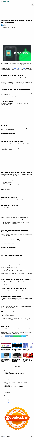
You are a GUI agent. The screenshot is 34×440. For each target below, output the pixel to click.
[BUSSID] (7, 372)
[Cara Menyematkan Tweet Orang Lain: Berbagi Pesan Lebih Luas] (6, 355)
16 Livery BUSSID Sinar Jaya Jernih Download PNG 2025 (14, 386)
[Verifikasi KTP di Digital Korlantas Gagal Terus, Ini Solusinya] (28, 345)
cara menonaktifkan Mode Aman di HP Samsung (18, 68)
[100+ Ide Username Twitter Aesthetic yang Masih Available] (17, 345)
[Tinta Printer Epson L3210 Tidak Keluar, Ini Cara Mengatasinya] (17, 355)
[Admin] (4, 24)
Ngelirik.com (5, 436)
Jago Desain (17, 436)
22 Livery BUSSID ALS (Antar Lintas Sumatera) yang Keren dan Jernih (16, 377)
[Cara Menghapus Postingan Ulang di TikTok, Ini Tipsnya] (6, 345)
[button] (30, 1)
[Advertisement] (17, 10)
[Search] (32, 1)
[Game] (9, 372)
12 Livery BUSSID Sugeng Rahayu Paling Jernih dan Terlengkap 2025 (16, 382)
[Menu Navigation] (1, 1)
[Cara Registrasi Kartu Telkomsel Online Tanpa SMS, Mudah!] (28, 355)
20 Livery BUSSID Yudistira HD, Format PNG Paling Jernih (14, 373)
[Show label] (7, 402)
